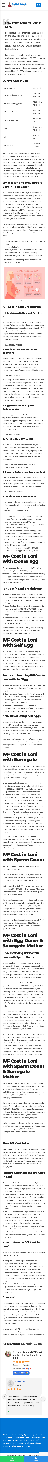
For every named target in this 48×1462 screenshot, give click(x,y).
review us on (19, 1373)
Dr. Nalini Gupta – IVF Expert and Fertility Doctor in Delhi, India (27, 1355)
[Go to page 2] (24, 1416)
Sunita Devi (20, 1381)
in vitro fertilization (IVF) (16, 193)
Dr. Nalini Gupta (31, 1343)
